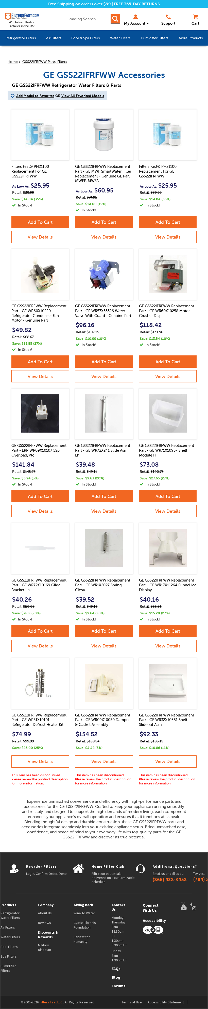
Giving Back (83, 905)
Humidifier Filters (8, 968)
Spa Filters (9, 956)
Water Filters (10, 937)
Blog (116, 977)
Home (13, 61)
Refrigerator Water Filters (10, 915)
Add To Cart (40, 222)
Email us (159, 874)
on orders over (79, 3)
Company (46, 905)
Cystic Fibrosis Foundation (85, 925)
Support (168, 23)
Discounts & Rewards (48, 934)
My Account (134, 23)
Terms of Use (132, 1002)
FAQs (116, 968)
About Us (45, 913)
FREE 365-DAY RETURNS (137, 3)
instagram (199, 908)
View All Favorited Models (82, 95)
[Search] (115, 19)
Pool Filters (9, 946)
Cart (195, 23)
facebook (196, 904)
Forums (119, 985)
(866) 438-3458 (170, 879)
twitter (185, 904)
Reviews (44, 922)
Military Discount (44, 947)
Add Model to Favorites (35, 95)
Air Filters (8, 927)
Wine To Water (84, 913)
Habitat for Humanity (82, 939)
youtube (186, 908)
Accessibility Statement (166, 1002)
